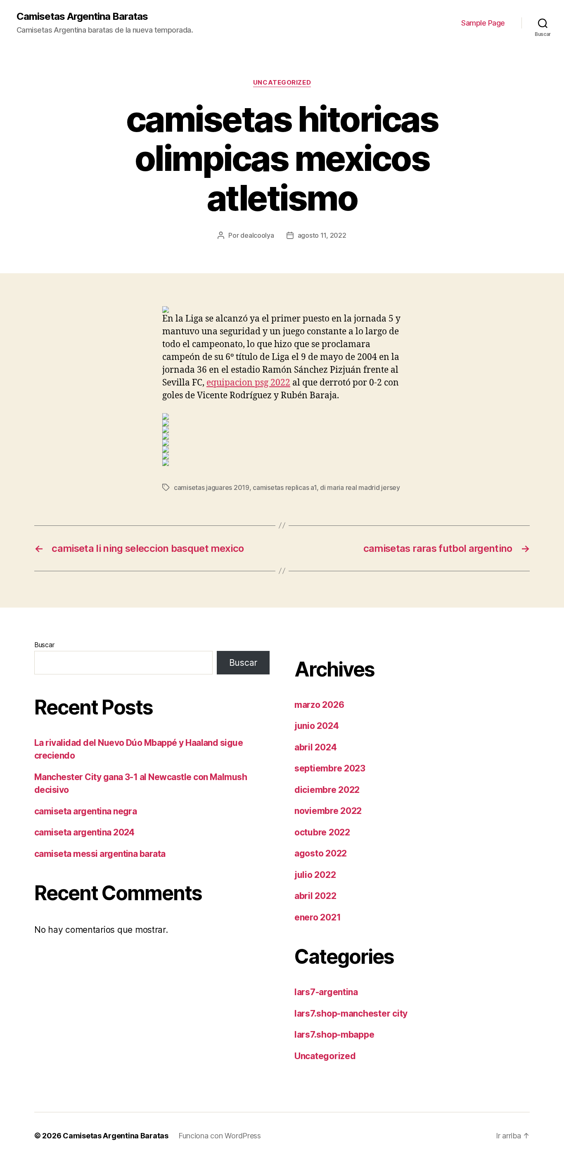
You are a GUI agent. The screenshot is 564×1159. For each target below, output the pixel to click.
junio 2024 (316, 726)
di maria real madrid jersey (360, 487)
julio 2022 (315, 875)
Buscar (44, 645)
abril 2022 (315, 896)
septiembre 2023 (329, 768)
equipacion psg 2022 (248, 382)
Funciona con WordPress (219, 1135)
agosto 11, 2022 (322, 235)
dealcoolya (257, 235)
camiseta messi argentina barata (100, 854)
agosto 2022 (320, 853)
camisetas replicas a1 (284, 487)
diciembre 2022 (327, 790)
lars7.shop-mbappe (334, 1034)
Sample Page (483, 23)
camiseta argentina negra (85, 811)
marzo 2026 (319, 705)
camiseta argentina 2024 (84, 832)
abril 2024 (315, 747)
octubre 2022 (322, 832)
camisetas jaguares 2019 (211, 487)
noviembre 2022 (328, 811)
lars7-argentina (326, 992)
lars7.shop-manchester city (351, 1013)
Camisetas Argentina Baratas (82, 16)
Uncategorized (282, 82)
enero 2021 (317, 917)
